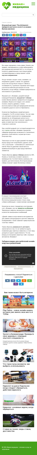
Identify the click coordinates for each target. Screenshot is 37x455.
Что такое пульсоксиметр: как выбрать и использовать (16, 365)
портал (7, 130)
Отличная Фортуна (24, 266)
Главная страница (7, 22)
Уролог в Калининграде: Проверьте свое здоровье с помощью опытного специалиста (18, 336)
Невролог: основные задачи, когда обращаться (18, 408)
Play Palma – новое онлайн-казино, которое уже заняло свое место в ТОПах (18, 312)
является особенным (25, 208)
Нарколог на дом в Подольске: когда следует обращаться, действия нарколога (16, 388)
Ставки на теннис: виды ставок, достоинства (17, 430)
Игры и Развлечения (25, 32)
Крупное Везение (11, 266)
